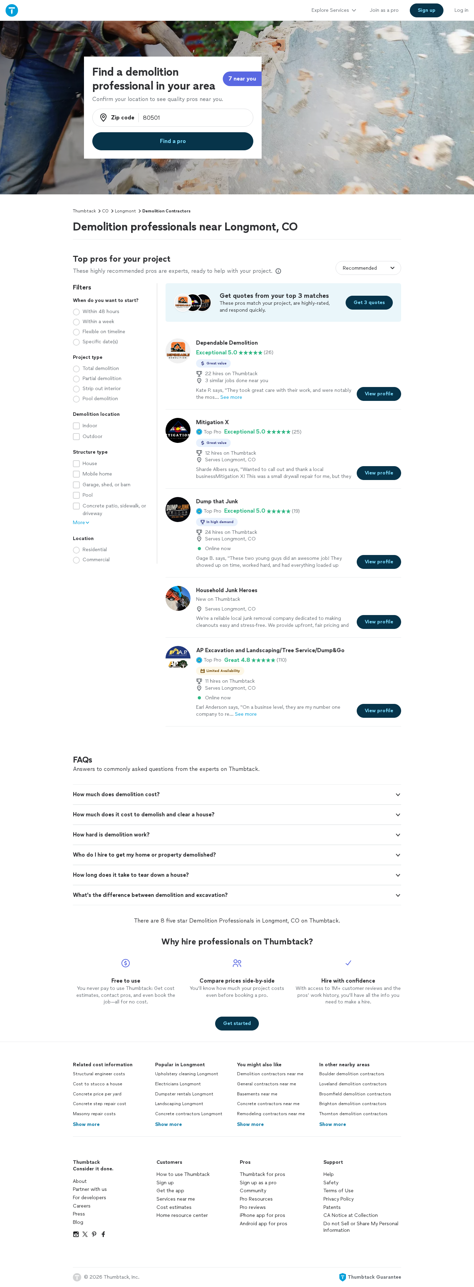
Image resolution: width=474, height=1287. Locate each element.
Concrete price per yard (97, 1094)
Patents (332, 1207)
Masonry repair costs (94, 1113)
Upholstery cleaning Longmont (186, 1073)
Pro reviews (253, 1207)
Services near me (175, 1199)
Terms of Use (338, 1191)
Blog (78, 1222)
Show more (86, 1124)
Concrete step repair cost (99, 1103)
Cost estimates (174, 1207)
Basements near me (257, 1094)
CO (105, 211)
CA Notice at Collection (350, 1215)
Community (253, 1191)
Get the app (170, 1191)
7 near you (242, 78)
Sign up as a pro (258, 1183)
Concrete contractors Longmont (188, 1113)
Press (79, 1214)
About (80, 1181)
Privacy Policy (338, 1199)
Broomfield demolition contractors (355, 1094)
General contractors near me (266, 1084)
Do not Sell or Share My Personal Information (360, 1227)
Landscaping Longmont (179, 1103)
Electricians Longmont (178, 1084)
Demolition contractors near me (270, 1073)
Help (328, 1174)
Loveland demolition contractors (353, 1084)
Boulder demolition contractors (351, 1073)
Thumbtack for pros (262, 1174)
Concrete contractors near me (268, 1103)
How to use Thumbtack (183, 1174)
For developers (89, 1198)
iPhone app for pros (262, 1215)
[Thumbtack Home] (12, 10)
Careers (82, 1206)
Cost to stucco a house (97, 1084)
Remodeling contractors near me (271, 1113)
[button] (208, 432)
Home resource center (182, 1215)
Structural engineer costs (99, 1073)
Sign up (165, 1183)
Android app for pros (263, 1224)
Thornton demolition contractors (353, 1113)
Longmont (125, 211)
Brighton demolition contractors (352, 1103)
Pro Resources (256, 1199)
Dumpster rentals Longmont (184, 1094)
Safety (330, 1183)
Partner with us (90, 1189)
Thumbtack (84, 211)
